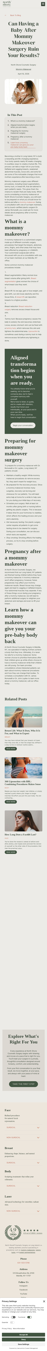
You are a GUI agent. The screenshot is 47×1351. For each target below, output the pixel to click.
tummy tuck (11, 328)
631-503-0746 (23, 1263)
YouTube (23, 1294)
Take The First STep (23, 1084)
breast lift (20, 297)
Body (7, 788)
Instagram (23, 1286)
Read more (11, 749)
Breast (7, 737)
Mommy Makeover (23, 69)
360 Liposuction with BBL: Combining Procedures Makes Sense (23, 782)
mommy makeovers (28, 1250)
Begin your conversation (23, 425)
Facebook (24, 1290)
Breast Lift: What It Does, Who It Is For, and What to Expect (22, 732)
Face (6, 838)
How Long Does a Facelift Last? (20, 834)
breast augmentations (27, 1252)
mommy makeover (27, 202)
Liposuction (33, 331)
